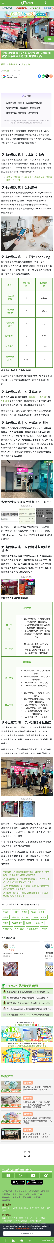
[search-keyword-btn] (51, 2)
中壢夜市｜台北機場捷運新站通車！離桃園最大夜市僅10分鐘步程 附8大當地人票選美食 (26, 873)
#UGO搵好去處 (20, 1221)
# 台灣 (43, 917)
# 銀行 (16, 911)
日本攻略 (6, 1197)
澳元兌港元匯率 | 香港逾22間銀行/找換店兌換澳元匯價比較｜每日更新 (37, 1120)
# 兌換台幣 (38, 923)
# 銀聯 (44, 928)
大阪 (4, 1207)
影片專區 (27, 1197)
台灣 (27, 1194)
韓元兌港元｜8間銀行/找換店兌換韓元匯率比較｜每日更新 (37, 1088)
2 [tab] (25, 14)
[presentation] (53, 8)
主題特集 (16, 1197)
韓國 (34, 1194)
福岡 (48, 1207)
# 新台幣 (15, 917)
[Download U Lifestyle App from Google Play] (34, 1181)
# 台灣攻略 (7, 928)
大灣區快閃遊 (21, 8)
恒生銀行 (33, 396)
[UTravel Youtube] (33, 1175)
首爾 (32, 1207)
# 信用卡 (6, 911)
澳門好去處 (13, 1218)
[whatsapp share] (14, 1241)
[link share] (51, 76)
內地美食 (6, 1194)
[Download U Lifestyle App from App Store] (18, 1181)
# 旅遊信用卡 (32, 928)
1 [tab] (21, 14)
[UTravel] (27, 2)
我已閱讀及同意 (27, 1233)
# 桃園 (35, 917)
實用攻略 (25, 64)
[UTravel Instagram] (20, 1175)
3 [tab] (29, 14)
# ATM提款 (19, 928)
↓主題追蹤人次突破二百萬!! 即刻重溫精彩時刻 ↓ (27, 1046)
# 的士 (41, 911)
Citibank (5, 400)
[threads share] (22, 1241)
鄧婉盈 (6, 70)
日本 (21, 1194)
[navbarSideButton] (3, 3)
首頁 (3, 64)
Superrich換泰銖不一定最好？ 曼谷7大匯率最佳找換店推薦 (36, 1135)
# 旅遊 (5, 923)
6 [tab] (29, 17)
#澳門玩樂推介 (35, 1221)
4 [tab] (32, 14)
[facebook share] (6, 1241)
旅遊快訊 (13, 64)
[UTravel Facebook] (8, 1175)
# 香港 (24, 911)
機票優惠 (48, 8)
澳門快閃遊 (7, 8)
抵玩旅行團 (35, 8)
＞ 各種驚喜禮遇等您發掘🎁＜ (27, 1025)
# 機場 (5, 917)
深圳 (14, 1194)
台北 (10, 1207)
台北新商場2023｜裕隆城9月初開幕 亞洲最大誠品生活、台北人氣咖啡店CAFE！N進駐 (26, 880)
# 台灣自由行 (17, 923)
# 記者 (33, 911)
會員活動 (37, 1197)
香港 (15, 1207)
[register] (45, 2)
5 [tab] (25, 17)
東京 (21, 1207)
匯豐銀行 (44, 396)
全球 (40, 1194)
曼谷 (26, 1207)
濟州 (4, 1210)
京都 (43, 1207)
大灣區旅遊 (7, 1221)
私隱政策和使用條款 (23, 1228)
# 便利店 (25, 917)
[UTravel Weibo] (46, 1175)
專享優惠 (6, 1200)
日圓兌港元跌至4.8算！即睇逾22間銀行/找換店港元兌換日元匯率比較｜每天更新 (36, 1104)
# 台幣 (28, 923)
